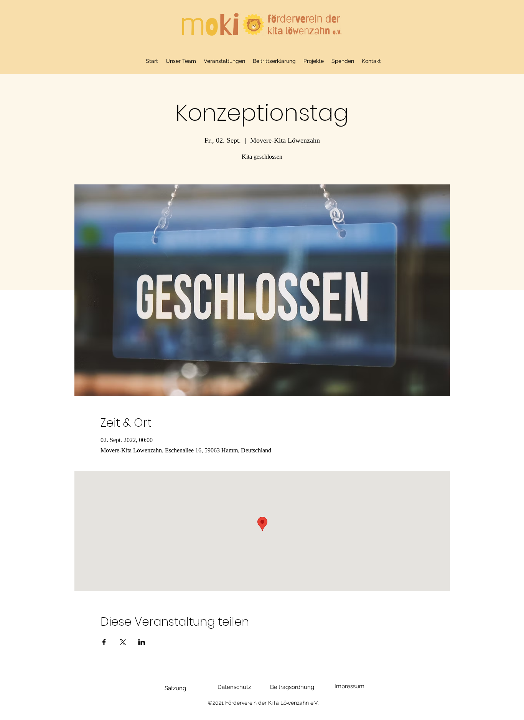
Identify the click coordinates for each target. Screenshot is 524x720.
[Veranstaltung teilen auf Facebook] (104, 642)
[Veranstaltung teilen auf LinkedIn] (141, 642)
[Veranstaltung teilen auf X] (123, 642)
